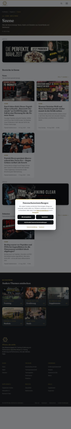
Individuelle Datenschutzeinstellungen (35, 222)
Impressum (35, 212)
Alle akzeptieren (26, 217)
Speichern (45, 217)
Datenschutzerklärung (42, 210)
